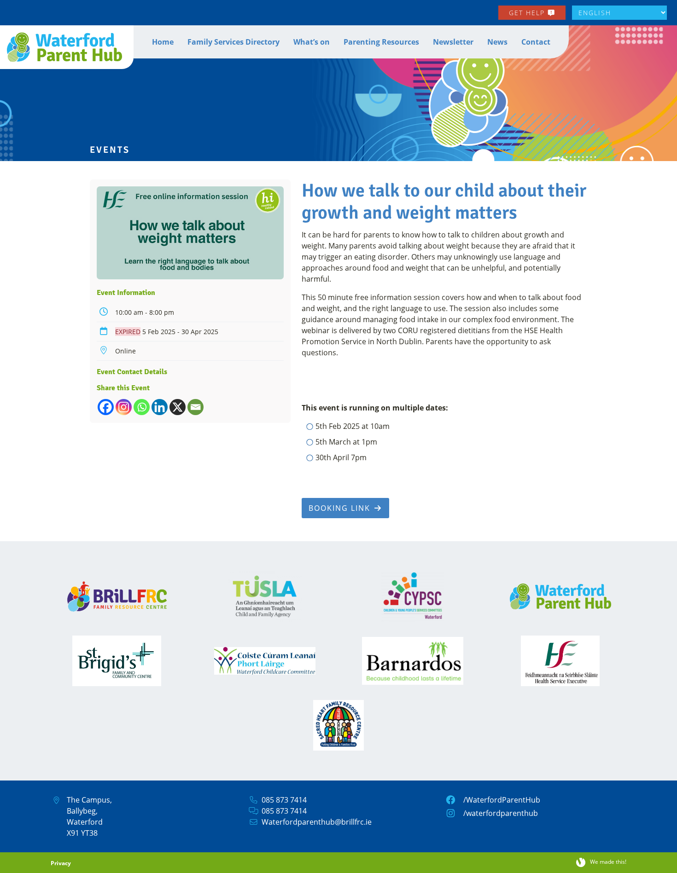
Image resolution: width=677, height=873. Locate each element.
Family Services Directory (233, 42)
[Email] (195, 407)
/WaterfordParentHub (501, 800)
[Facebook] (106, 407)
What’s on (311, 42)
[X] (177, 407)
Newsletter (453, 42)
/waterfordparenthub (500, 813)
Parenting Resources (381, 42)
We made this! (608, 862)
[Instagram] (124, 407)
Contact (535, 42)
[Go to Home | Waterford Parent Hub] (67, 47)
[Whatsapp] (142, 407)
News (497, 42)
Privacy (61, 863)
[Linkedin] (160, 407)
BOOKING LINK (341, 508)
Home (163, 42)
